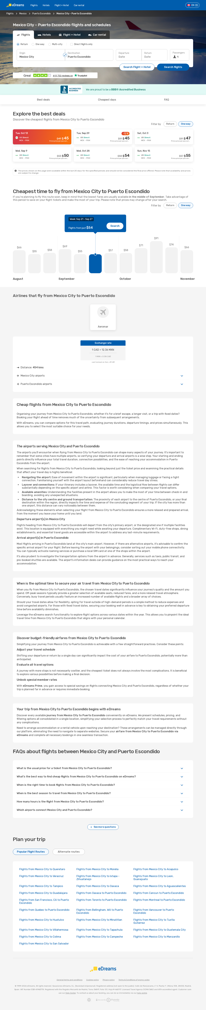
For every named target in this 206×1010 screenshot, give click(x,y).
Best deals (43, 99)
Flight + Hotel (62, 5)
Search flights (173, 67)
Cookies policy (92, 980)
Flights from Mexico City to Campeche (99, 936)
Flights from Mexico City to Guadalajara (43, 893)
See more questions (105, 827)
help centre (142, 993)
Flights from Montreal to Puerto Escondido (159, 899)
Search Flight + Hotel (136, 67)
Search (115, 225)
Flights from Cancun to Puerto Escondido (158, 893)
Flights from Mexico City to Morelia (97, 869)
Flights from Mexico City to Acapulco (155, 869)
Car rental (79, 5)
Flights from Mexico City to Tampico (41, 886)
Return (148, 53)
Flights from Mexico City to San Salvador (44, 943)
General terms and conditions (69, 980)
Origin (22, 53)
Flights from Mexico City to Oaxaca (97, 886)
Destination (74, 53)
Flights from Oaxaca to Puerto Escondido (101, 893)
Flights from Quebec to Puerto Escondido (44, 909)
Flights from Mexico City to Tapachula (99, 929)
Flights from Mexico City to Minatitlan (99, 919)
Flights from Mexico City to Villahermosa (43, 929)
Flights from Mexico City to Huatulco (41, 919)
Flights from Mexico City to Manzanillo (156, 936)
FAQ (166, 99)
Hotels (46, 5)
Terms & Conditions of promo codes (134, 980)
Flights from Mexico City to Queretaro (42, 869)
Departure (124, 53)
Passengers (179, 52)
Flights (34, 5)
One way (185, 124)
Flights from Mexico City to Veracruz (41, 876)
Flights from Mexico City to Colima (40, 936)
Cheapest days (107, 99)
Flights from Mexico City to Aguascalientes (159, 886)
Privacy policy (109, 980)
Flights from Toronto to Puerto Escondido (101, 899)
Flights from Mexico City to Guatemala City (159, 929)
